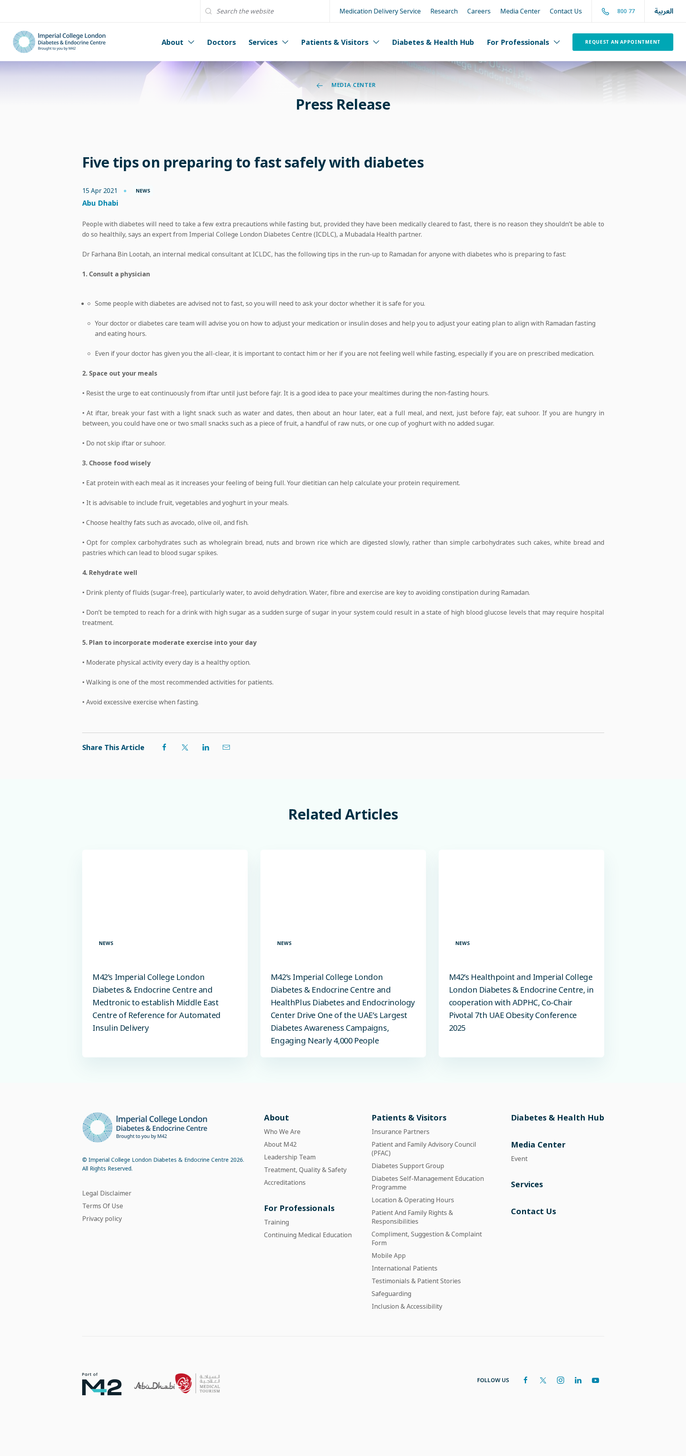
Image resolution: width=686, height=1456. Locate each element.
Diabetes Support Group (408, 1165)
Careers (479, 11)
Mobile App (389, 1255)
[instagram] (560, 1380)
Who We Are (282, 1131)
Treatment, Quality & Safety (305, 1169)
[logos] (95, 1383)
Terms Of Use (102, 1205)
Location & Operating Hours (413, 1200)
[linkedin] (578, 1380)
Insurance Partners (401, 1131)
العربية (663, 11)
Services (263, 42)
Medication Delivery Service (380, 11)
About (172, 42)
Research (444, 11)
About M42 (280, 1144)
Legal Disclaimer (106, 1193)
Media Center (520, 11)
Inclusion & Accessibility (407, 1306)
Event (519, 1158)
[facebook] (525, 1380)
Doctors (221, 42)
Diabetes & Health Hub (433, 42)
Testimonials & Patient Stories (416, 1281)
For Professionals (518, 42)
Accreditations (285, 1182)
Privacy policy (102, 1218)
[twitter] (543, 1380)
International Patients (404, 1268)
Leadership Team (290, 1157)
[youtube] (595, 1380)
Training (276, 1222)
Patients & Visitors (334, 42)
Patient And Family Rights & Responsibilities (412, 1217)
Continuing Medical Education (308, 1234)
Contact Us (566, 11)
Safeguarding (391, 1293)
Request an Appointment (623, 42)
